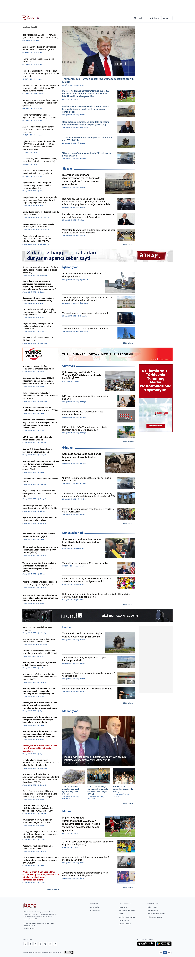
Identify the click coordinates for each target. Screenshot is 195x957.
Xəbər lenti (29, 27)
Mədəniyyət (70, 711)
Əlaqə (121, 914)
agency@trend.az (29, 928)
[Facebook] (30, 944)
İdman (66, 811)
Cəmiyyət (68, 365)
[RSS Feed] (55, 944)
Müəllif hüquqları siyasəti (156, 914)
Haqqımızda (123, 907)
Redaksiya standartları (127, 917)
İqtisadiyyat (70, 267)
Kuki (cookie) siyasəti (154, 917)
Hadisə (66, 627)
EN (161, 952)
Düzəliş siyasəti (124, 920)
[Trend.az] (30, 18)
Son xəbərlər (94, 907)
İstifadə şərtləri (152, 907)
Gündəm (68, 447)
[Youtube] (40, 944)
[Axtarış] (135, 18)
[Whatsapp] (25, 944)
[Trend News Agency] (29, 905)
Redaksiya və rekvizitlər (127, 910)
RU (169, 952)
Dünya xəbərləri (72, 532)
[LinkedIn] (50, 944)
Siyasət (67, 168)
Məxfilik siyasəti (152, 910)
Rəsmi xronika (95, 910)
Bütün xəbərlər (128, 244)
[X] (35, 944)
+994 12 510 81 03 (29, 926)
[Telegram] (45, 944)
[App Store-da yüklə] (146, 943)
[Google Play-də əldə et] (164, 943)
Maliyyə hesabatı (125, 924)
